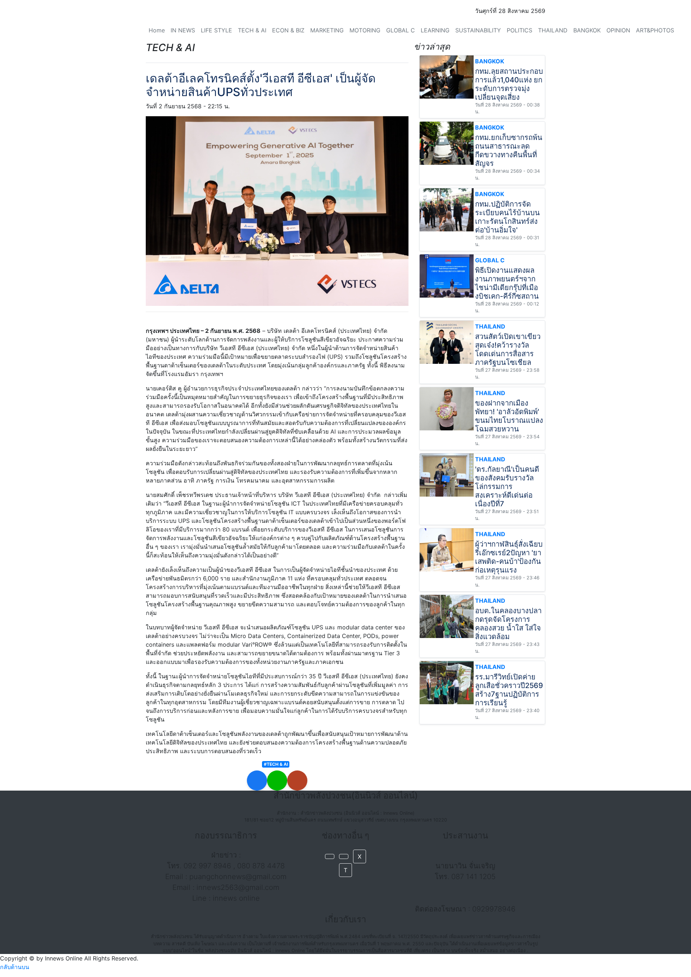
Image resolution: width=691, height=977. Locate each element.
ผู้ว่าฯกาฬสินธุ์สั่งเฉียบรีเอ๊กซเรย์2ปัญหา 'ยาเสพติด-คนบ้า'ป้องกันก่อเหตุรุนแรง (509, 557)
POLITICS (519, 30)
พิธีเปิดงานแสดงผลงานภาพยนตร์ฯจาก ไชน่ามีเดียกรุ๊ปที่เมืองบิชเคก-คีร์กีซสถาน (507, 283)
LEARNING (435, 30)
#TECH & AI (276, 764)
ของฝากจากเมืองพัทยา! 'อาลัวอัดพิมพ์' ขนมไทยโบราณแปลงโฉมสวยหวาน (509, 416)
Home (157, 30)
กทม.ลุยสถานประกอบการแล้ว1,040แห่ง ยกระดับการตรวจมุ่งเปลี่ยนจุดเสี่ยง (509, 84)
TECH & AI (252, 30)
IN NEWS (183, 30)
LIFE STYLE (216, 30)
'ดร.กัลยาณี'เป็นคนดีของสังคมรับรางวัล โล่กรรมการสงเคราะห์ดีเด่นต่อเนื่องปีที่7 (507, 486)
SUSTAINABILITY (478, 30)
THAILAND (553, 30)
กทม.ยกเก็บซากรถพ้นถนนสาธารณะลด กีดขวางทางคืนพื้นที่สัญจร (508, 150)
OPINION (618, 30)
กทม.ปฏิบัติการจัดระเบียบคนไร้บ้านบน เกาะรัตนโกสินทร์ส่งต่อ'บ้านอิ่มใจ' (507, 217)
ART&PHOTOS (655, 30)
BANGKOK (587, 30)
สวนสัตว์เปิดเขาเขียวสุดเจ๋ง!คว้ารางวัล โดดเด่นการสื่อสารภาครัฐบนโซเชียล (508, 349)
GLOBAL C (400, 30)
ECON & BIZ (288, 30)
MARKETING (327, 30)
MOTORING (364, 30)
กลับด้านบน (14, 967)
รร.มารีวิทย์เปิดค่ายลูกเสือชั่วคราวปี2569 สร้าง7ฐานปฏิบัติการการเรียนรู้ (509, 690)
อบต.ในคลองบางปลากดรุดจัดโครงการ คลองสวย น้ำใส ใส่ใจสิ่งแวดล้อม (508, 623)
